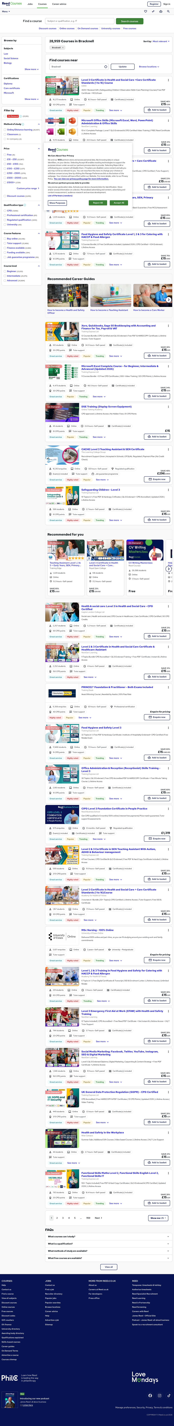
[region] (88, 176)
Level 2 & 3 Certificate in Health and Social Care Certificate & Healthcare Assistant (118, 648)
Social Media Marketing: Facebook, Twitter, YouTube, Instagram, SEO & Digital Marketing (119, 1053)
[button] (169, 300)
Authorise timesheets (141, 1289)
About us (93, 1285)
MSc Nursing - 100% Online (97, 930)
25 (157, 1218)
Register (154, 4)
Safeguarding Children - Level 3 (100, 489)
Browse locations (148, 66)
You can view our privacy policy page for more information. (81, 179)
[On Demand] (62, 87)
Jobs (30, 4)
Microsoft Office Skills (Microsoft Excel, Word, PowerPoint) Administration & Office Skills (117, 122)
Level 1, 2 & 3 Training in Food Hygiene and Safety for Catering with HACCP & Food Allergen (121, 972)
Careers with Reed (140, 1311)
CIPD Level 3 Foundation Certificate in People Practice (114, 808)
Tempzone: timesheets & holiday (146, 1285)
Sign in (166, 4)
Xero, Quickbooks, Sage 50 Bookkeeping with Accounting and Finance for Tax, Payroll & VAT (118, 327)
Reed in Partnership (141, 1302)
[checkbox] (6, 54)
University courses (110, 28)
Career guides (8, 1346)
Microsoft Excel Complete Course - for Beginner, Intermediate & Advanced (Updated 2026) (120, 368)
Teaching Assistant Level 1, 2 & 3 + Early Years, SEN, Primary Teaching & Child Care (65, 564)
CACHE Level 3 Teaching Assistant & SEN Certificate (112, 449)
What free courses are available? (65, 1258)
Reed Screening (139, 1307)
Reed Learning (138, 1298)
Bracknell (56, 47)
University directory (11, 1329)
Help (4, 1285)
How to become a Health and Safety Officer (66, 312)
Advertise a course (10, 1355)
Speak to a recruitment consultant (147, 1324)
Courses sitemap (9, 1359)
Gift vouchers (8, 1320)
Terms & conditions (163, 1407)
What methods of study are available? (67, 1251)
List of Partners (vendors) (60, 195)
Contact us (6, 1289)
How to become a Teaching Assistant (109, 310)
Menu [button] (5, 11)
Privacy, (150, 1407)
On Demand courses (88, 28)
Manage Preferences (125, 1407)
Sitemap (49, 1324)
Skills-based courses (11, 1342)
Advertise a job (52, 1320)
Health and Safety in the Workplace (102, 1132)
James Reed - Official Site (144, 1315)
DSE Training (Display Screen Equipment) (106, 406)
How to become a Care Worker (148, 310)
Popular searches (53, 1302)
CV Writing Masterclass (141, 563)
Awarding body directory (13, 1333)
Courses (42, 4)
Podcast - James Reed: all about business (150, 1320)
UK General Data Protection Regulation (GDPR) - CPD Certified (119, 1092)
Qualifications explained (13, 1337)
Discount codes (8, 1315)
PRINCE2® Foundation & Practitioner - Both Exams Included (117, 687)
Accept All (119, 202)
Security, (141, 1407)
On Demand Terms (10, 1351)
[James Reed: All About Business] (10, 1400)
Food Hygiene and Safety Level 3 (101, 727)
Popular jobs (50, 1298)
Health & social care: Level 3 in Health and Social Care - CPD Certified (117, 608)
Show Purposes (57, 202)
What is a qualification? (60, 1243)
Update (123, 66)
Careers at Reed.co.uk (98, 1289)
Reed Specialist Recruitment (145, 1294)
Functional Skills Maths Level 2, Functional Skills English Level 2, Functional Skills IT (120, 1174)
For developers (95, 1294)
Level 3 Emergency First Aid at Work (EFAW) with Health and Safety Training (122, 1012)
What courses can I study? (61, 1236)
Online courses (67, 28)
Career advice (59, 4)
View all (109, 1267)
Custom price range (27, 188)
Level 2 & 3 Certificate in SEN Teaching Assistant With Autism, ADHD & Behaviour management (118, 851)
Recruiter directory (53, 1294)
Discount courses (47, 28)
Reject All (98, 202)
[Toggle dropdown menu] (168, 80)
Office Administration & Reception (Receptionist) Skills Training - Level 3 (120, 770)
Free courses (129, 28)
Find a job (49, 1289)
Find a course (32, 21)
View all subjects (9, 1298)
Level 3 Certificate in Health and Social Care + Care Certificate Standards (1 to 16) (104, 564)
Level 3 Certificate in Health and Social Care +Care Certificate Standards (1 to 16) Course (118, 81)
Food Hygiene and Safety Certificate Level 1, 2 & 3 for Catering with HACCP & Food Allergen (122, 236)
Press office (94, 1298)
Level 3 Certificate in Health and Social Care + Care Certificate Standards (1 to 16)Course (118, 891)
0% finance (6, 1324)
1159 (88, 1218)
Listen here (28, 1405)
